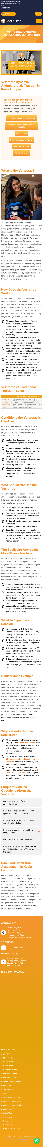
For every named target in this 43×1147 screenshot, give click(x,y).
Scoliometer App (9, 1109)
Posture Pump (21, 134)
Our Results (7, 1117)
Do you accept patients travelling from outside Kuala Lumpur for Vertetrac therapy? (19, 849)
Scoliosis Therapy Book (12, 1101)
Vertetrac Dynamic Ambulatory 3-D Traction (21, 126)
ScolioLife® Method (27, 743)
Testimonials (8, 1089)
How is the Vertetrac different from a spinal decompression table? (19, 812)
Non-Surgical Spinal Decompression (21, 118)
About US (7, 1054)
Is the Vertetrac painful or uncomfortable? (14, 802)
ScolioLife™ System (10, 1062)
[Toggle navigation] (39, 21)
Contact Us (7, 1125)
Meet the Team (9, 1058)
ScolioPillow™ (8, 1113)
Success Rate (8, 1121)
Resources (7, 1085)
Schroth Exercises (10, 1078)
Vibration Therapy (21, 153)
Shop (39, 13)
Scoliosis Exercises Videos (13, 1105)
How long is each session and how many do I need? (18, 831)
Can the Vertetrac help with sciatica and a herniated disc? (18, 821)
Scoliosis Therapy (10, 1074)
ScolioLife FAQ (8, 1066)
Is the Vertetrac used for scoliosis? (18, 840)
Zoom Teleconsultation (12, 1081)
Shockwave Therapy (21, 146)
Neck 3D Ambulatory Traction (21, 140)
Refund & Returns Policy (12, 1129)
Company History (10, 1070)
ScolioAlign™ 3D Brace (11, 1097)
